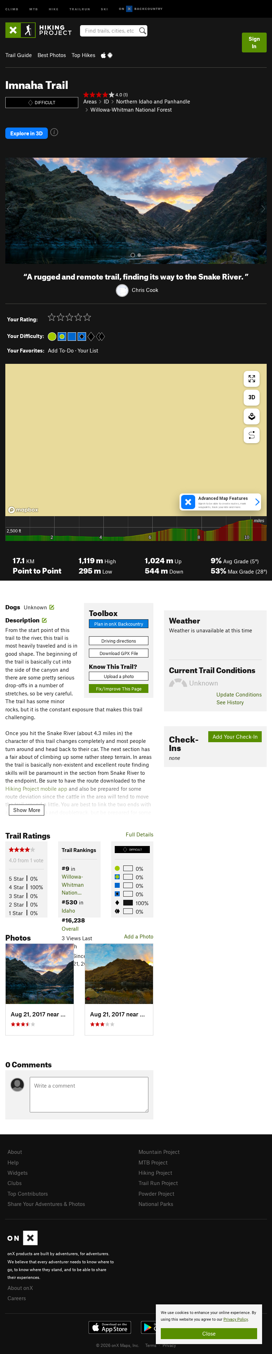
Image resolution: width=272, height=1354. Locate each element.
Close (209, 1333)
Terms (151, 1345)
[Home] (42, 30)
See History (230, 702)
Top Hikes (83, 55)
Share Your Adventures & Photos (46, 1204)
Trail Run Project (158, 1183)
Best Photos (52, 55)
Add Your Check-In (235, 736)
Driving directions (118, 641)
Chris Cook (145, 290)
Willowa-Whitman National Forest (131, 109)
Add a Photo (138, 936)
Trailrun (79, 8)
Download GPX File (119, 653)
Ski (104, 8)
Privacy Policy (235, 1319)
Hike (54, 8)
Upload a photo (119, 676)
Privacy (169, 1345)
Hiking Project (155, 1172)
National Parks (155, 1204)
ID (106, 101)
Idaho (68, 910)
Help (13, 1162)
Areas (90, 101)
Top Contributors (27, 1193)
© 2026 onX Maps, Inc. (117, 1345)
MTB (33, 8)
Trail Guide (18, 55)
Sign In (254, 42)
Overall (70, 928)
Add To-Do (61, 350)
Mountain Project (159, 1152)
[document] (209, 1324)
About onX (20, 1288)
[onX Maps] (22, 1243)
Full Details (139, 834)
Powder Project (156, 1193)
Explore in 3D (26, 133)
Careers (16, 1298)
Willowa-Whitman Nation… (73, 884)
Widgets (17, 1172)
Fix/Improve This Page (119, 689)
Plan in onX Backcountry (118, 624)
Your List (88, 350)
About (14, 1152)
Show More (26, 810)
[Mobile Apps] (106, 55)
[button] (12, 211)
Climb (12, 8)
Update (239, 694)
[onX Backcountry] (141, 9)
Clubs (14, 1183)
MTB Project (153, 1162)
